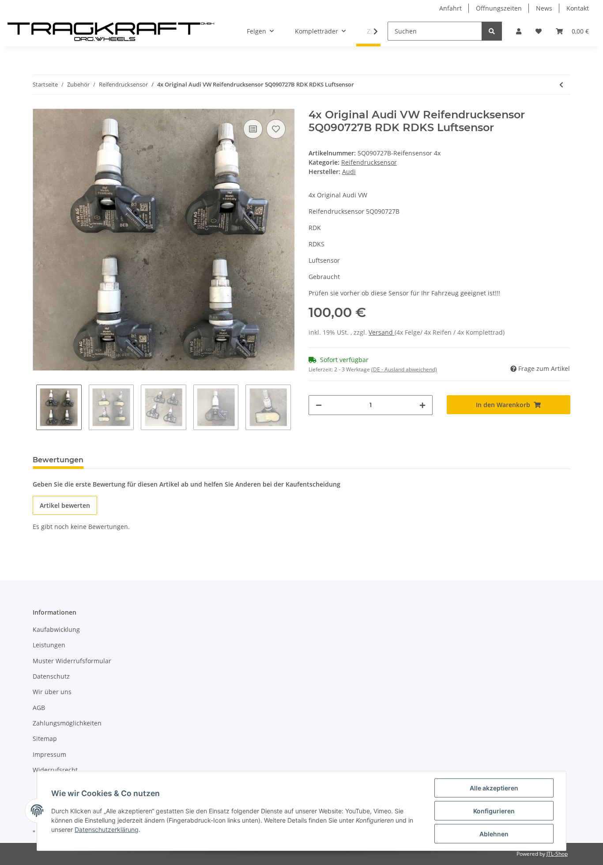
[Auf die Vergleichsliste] (253, 129)
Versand (382, 332)
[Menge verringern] (318, 405)
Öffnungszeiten (499, 8)
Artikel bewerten (65, 505)
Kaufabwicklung (56, 629)
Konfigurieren (494, 811)
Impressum (49, 754)
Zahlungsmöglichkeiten (67, 723)
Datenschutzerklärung (107, 829)
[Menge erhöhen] (422, 405)
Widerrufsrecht (55, 770)
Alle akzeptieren (494, 788)
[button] (518, 31)
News (544, 8)
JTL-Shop (557, 853)
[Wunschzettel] (538, 31)
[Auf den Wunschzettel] (276, 129)
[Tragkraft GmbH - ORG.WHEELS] (111, 31)
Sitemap (45, 738)
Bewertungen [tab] (58, 460)
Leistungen (49, 645)
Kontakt (577, 8)
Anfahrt (450, 8)
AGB (39, 707)
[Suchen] (492, 31)
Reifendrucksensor (369, 162)
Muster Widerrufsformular (72, 661)
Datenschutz (51, 676)
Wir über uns (52, 691)
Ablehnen (494, 834)
